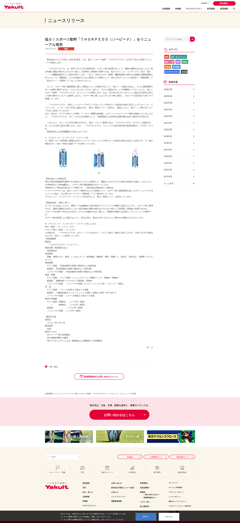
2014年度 (168, 169)
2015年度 (168, 163)
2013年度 (168, 176)
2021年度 (168, 123)
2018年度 (168, 143)
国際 (178, 62)
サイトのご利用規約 (175, 487)
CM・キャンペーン (178, 57)
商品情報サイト (182, 457)
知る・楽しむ (87, 492)
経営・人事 (169, 62)
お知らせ (114, 492)
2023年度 (168, 109)
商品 (166, 57)
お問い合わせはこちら (119, 415)
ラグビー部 (144, 502)
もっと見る (169, 183)
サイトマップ (173, 483)
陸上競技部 (144, 506)
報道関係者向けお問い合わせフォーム (101, 376)
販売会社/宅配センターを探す (123, 487)
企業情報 (86, 496)
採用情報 (224, 8)
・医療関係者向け (148, 497)
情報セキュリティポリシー (178, 501)
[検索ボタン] (79, 457)
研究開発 (211, 8)
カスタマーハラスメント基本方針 (180, 506)
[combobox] (61, 457)
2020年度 (168, 129)
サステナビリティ (194, 8)
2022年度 (168, 116)
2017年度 (168, 149)
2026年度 (168, 89)
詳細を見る (169, 517)
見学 (84, 487)
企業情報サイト (51, 393)
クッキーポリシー (175, 497)
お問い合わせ (116, 483)
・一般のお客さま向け (150, 494)
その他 (184, 72)
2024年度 (168, 103)
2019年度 (168, 136)
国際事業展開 (116, 501)
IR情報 (85, 501)
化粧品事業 (144, 487)
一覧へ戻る (53, 366)
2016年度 (168, 156)
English (204, 3)
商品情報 (224, 3)
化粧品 (167, 67)
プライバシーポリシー (176, 492)
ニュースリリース (66, 393)
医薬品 (185, 62)
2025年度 (168, 96)
